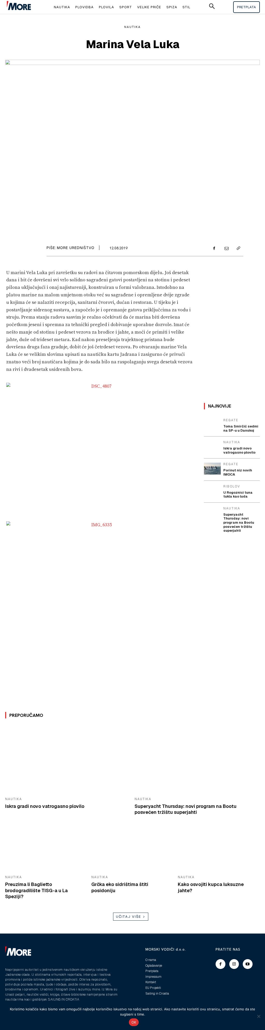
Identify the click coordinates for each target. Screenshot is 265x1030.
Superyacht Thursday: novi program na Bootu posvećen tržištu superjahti (186, 809)
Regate (230, 420)
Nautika (132, 27)
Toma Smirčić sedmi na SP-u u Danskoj (240, 428)
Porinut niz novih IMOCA (237, 472)
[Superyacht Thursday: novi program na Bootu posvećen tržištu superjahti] (195, 759)
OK (133, 1022)
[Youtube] (248, 964)
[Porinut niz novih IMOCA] (212, 468)
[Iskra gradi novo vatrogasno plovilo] (66, 759)
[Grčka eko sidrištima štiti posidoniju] (130, 850)
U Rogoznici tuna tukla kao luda (238, 494)
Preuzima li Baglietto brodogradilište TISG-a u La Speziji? (36, 890)
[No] (258, 1016)
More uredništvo (75, 247)
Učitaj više (128, 916)
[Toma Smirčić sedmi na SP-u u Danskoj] (212, 424)
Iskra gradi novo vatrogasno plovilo (44, 806)
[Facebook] (214, 249)
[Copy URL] (238, 249)
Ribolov (231, 486)
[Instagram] (234, 964)
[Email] (226, 249)
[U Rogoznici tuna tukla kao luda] (212, 491)
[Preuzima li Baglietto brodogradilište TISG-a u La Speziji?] (44, 850)
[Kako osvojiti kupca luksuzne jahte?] (217, 850)
